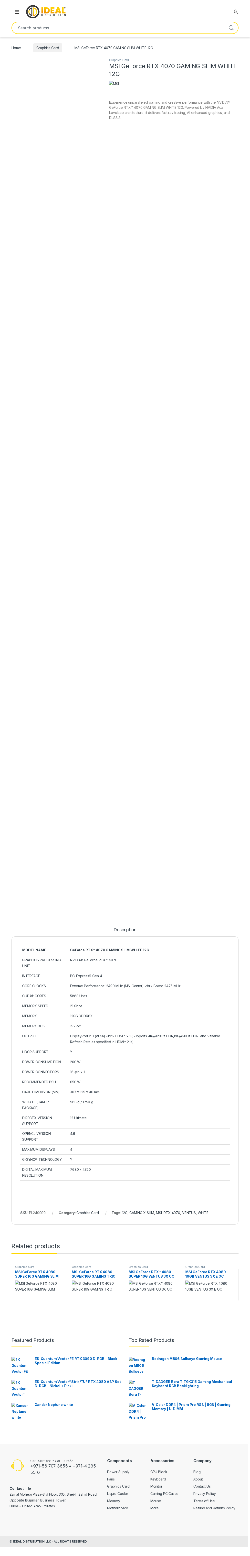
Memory (113, 1501)
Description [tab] (125, 930)
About (198, 1479)
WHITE (203, 1213)
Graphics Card (47, 48)
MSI (159, 1213)
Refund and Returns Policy (214, 1508)
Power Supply (118, 1472)
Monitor (156, 1486)
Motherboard (117, 1508)
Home (16, 48)
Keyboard (158, 1479)
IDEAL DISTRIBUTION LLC (32, 1541)
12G (125, 1213)
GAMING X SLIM (141, 1213)
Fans (111, 1479)
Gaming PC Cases (164, 1493)
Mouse (155, 1501)
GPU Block (158, 1472)
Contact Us (202, 1486)
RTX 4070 (172, 1213)
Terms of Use (204, 1501)
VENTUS (189, 1213)
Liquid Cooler (117, 1493)
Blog (196, 1472)
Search (231, 27)
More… (155, 1508)
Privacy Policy (204, 1493)
